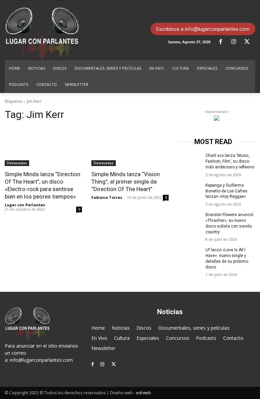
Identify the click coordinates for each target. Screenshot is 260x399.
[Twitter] (249, 42)
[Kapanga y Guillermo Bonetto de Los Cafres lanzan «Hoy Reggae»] (189, 191)
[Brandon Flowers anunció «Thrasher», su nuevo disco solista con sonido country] (189, 220)
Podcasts (206, 338)
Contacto (233, 338)
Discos (143, 328)
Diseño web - (130, 393)
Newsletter (103, 348)
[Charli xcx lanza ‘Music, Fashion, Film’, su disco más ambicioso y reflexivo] (189, 161)
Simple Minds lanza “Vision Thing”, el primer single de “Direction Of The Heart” (125, 181)
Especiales (147, 338)
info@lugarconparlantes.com (41, 360)
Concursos (177, 338)
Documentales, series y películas (194, 328)
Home (98, 328)
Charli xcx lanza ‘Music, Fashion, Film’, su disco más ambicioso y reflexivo (229, 161)
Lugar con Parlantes (25, 204)
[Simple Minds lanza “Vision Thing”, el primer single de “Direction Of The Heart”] (130, 146)
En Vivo (99, 338)
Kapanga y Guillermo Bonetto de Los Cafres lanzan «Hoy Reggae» (226, 191)
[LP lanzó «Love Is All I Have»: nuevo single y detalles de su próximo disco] (189, 255)
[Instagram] (236, 42)
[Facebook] (223, 42)
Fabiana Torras (106, 197)
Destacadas (17, 163)
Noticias (121, 328)
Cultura (122, 338)
